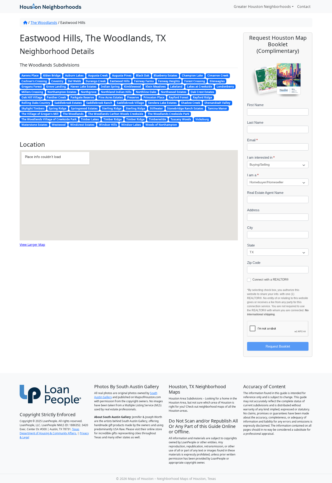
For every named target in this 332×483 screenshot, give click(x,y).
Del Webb (74, 81)
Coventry (57, 81)
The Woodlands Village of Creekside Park (49, 119)
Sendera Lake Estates (162, 103)
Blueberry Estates (165, 75)
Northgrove (88, 92)
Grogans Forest (31, 86)
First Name (255, 105)
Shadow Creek (190, 103)
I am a (253, 175)
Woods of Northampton (161, 125)
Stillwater (156, 108)
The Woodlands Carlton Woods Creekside (115, 114)
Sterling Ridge (112, 108)
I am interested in (261, 157)
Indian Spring (110, 86)
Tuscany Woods (181, 119)
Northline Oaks (146, 92)
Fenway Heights (169, 81)
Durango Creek (96, 81)
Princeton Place (153, 97)
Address (253, 210)
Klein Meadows (155, 86)
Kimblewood (132, 86)
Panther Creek (56, 97)
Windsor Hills (108, 125)
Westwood (59, 125)
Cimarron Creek (217, 75)
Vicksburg (202, 119)
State (251, 245)
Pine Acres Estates (110, 97)
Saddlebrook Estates (68, 103)
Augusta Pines (121, 75)
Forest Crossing (194, 81)
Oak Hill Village (31, 97)
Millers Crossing (32, 92)
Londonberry (225, 86)
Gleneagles (217, 81)
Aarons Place (30, 75)
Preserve (133, 97)
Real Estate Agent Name (265, 193)
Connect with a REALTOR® (270, 279)
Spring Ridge (57, 108)
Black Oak (142, 75)
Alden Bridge (52, 75)
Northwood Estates (173, 92)
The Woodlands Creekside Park (168, 114)
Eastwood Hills (120, 81)
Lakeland (176, 86)
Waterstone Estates (34, 125)
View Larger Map (32, 244)
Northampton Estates (61, 92)
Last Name (255, 122)
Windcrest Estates (82, 125)
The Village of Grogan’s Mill (39, 114)
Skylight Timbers (32, 108)
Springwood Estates (84, 108)
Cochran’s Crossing (34, 81)
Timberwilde (157, 119)
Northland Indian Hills (116, 92)
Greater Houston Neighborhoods (262, 6)
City (250, 228)
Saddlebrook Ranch (99, 103)
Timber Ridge (112, 119)
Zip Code (253, 263)
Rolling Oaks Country (35, 103)
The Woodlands (43, 22)
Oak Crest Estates (202, 92)
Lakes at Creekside (199, 86)
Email (252, 140)
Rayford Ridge (202, 97)
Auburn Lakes (74, 75)
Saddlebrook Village (130, 103)
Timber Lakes (90, 119)
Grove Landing (56, 86)
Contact (304, 6)
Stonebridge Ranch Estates (185, 108)
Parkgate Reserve (82, 97)
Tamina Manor (217, 108)
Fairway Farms (144, 81)
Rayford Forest (178, 97)
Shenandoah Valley (217, 103)
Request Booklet (278, 346)
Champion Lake (192, 75)
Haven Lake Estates (83, 86)
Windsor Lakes (131, 125)
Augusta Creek (98, 75)
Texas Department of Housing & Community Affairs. (49, 431)
